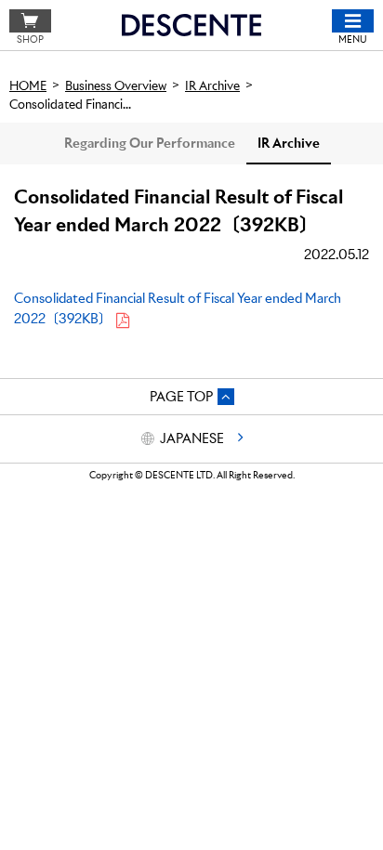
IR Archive (289, 143)
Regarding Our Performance (149, 143)
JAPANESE (192, 438)
